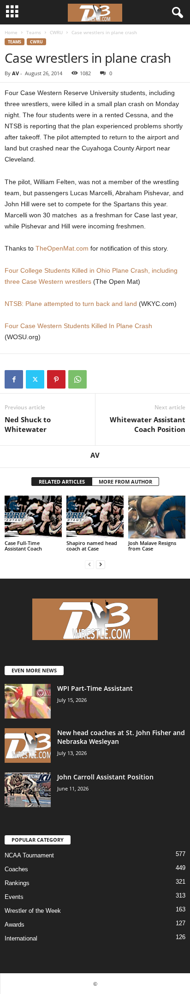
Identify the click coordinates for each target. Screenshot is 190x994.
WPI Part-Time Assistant (95, 688)
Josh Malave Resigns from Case (152, 545)
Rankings (17, 883)
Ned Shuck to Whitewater (28, 424)
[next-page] (100, 564)
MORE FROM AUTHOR (125, 481)
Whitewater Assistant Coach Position (147, 424)
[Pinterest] (56, 379)
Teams (33, 32)
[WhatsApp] (77, 379)
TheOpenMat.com (62, 248)
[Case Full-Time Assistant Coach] (33, 517)
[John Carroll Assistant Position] (28, 789)
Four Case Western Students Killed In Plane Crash (78, 325)
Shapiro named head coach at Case (91, 545)
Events (14, 896)
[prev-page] (89, 564)
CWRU (56, 32)
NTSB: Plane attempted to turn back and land (71, 303)
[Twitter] (35, 379)
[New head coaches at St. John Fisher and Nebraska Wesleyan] (28, 745)
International (21, 938)
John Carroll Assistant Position (105, 776)
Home (11, 32)
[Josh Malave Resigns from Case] (156, 517)
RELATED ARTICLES (62, 481)
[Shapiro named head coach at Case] (95, 517)
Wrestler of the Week (33, 910)
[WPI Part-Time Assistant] (28, 701)
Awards (14, 924)
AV (15, 73)
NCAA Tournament (29, 855)
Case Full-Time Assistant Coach (23, 545)
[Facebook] (14, 379)
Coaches (16, 869)
